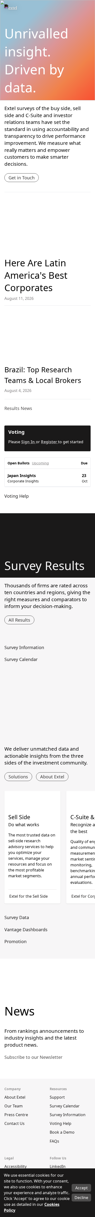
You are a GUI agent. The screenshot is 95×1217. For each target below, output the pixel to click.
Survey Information (68, 1114)
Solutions (18, 777)
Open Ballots (18, 463)
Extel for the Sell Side (28, 896)
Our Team (13, 1106)
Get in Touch (22, 178)
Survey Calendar (65, 1106)
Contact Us (14, 1123)
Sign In (28, 441)
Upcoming (40, 463)
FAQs (54, 1141)
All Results (19, 620)
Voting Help (60, 1123)
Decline (81, 1197)
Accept (81, 1188)
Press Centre (16, 1114)
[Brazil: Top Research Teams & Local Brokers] (47, 336)
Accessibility (15, 1166)
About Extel (52, 777)
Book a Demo (62, 1132)
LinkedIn (58, 1166)
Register (49, 441)
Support (57, 1097)
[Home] (21, 9)
